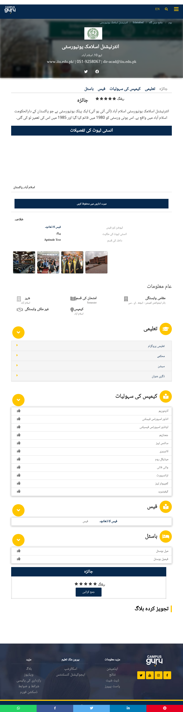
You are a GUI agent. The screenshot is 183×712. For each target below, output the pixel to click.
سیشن (161, 366)
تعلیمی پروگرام (156, 346)
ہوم (170, 22)
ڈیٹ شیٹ (112, 681)
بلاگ (29, 669)
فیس (101, 89)
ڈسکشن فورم (28, 692)
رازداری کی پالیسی (29, 681)
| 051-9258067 (87, 62)
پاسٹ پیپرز (112, 686)
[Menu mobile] (176, 8)
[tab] (91, 346)
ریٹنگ (120, 98)
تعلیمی (150, 89)
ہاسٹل (89, 89)
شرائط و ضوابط (28, 686)
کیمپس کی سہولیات (125, 89)
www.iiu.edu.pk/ (61, 62)
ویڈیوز (28, 675)
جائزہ (163, 89)
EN (157, 9)
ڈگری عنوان (158, 376)
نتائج (112, 675)
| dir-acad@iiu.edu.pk (118, 62)
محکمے (161, 356)
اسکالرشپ (70, 669)
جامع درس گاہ (156, 22)
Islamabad (138, 22)
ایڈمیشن (112, 669)
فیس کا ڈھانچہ (53, 227)
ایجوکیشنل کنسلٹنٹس (70, 675)
